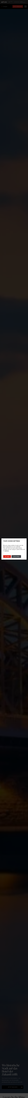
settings (7, 550)
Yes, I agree (7, 556)
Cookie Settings (16, 556)
